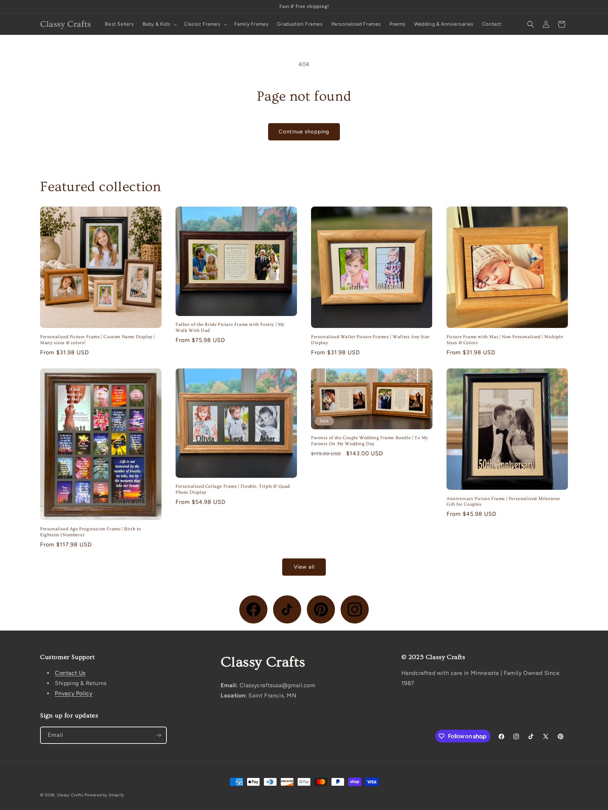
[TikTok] (287, 609)
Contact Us (70, 673)
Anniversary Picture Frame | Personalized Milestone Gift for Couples (503, 501)
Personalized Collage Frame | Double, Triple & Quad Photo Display (233, 489)
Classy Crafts (70, 795)
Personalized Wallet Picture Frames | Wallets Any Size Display (370, 339)
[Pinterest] (321, 609)
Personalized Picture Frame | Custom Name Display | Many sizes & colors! (97, 339)
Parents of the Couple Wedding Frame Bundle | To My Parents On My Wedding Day (369, 440)
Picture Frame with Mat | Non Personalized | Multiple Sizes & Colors (504, 339)
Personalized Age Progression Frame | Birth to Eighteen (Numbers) (90, 531)
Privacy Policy (73, 693)
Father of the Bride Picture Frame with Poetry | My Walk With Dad (230, 327)
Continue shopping (304, 131)
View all (304, 567)
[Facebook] (253, 609)
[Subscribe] (158, 735)
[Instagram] (355, 609)
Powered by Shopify (104, 795)
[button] (159, 24)
